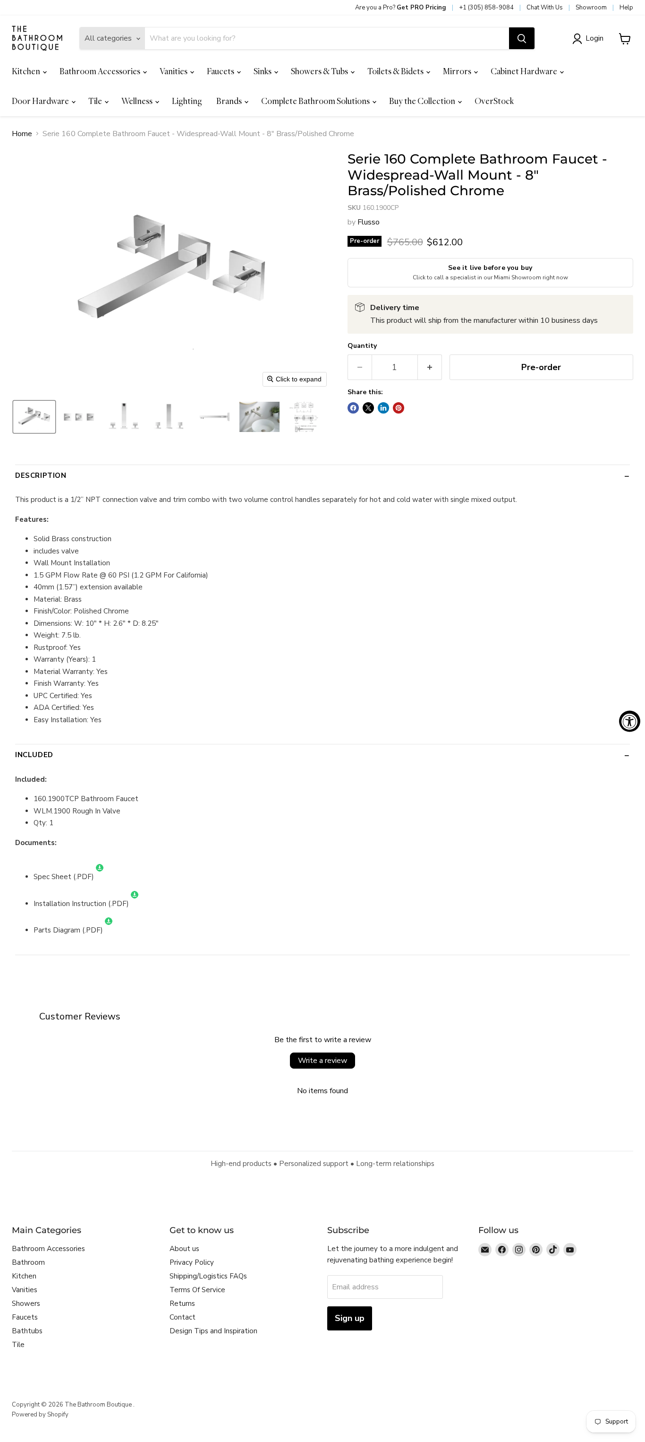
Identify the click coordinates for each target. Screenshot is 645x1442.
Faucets (221, 71)
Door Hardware (41, 100)
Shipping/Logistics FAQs (208, 1276)
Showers (26, 1303)
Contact (182, 1317)
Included (34, 755)
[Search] (522, 39)
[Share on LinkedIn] (383, 408)
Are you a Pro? (400, 7)
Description (41, 475)
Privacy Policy (192, 1262)
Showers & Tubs (320, 71)
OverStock (494, 100)
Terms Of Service (197, 1290)
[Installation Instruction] (134, 903)
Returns (182, 1303)
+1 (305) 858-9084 (486, 7)
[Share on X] (368, 408)
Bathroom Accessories (100, 71)
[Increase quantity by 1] (430, 367)
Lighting (187, 100)
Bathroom (28, 1262)
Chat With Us (544, 7)
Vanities (174, 71)
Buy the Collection (423, 100)
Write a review (322, 1060)
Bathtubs (27, 1331)
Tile (95, 100)
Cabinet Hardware (525, 71)
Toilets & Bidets (396, 71)
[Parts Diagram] (108, 930)
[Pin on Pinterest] (398, 408)
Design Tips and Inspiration (213, 1331)
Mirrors (458, 71)
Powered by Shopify (40, 1414)
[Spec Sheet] (99, 876)
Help (626, 7)
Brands (229, 100)
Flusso (368, 222)
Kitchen (27, 71)
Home (22, 134)
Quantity (362, 346)
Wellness (137, 100)
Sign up (350, 1318)
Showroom (591, 7)
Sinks (263, 71)
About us (184, 1248)
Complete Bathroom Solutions (316, 100)
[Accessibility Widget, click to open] (629, 721)
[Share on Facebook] (353, 408)
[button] (589, 38)
